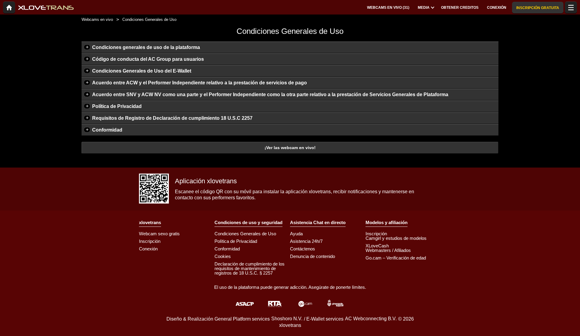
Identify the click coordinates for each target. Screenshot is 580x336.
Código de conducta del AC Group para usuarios (148, 59)
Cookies (222, 256)
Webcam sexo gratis (159, 233)
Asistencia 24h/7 (306, 241)
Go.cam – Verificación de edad (396, 257)
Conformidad (107, 129)
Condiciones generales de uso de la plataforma (146, 47)
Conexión (148, 248)
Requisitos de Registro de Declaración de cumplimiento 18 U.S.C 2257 (172, 118)
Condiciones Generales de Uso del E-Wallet (141, 70)
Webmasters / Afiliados (388, 250)
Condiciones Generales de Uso (245, 233)
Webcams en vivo (97, 19)
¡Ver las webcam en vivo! (290, 147)
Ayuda (296, 233)
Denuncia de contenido (312, 256)
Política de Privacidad (117, 106)
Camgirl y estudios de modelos (396, 238)
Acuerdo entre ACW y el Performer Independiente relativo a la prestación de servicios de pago (199, 82)
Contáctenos (302, 248)
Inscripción (149, 241)
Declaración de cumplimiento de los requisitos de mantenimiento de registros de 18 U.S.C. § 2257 (249, 268)
